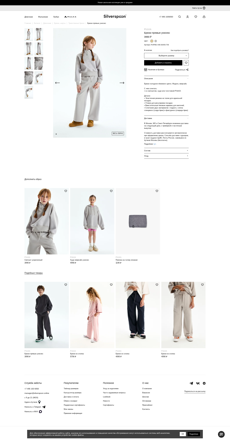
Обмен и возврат (70, 401)
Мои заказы (68, 409)
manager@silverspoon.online (36, 393)
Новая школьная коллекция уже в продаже (115, 2)
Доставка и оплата (71, 397)
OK (183, 434)
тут (154, 144)
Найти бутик (197, 8)
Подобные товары (33, 273)
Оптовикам (146, 401)
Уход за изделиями (110, 389)
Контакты (146, 409)
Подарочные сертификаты (74, 405)
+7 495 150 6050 (31, 389)
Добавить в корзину (163, 63)
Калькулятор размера (72, 393)
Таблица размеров (71, 389)
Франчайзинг (147, 405)
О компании (147, 389)
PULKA (147, 29)
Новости (106, 401)
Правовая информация (73, 413)
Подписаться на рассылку (195, 391)
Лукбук (56, 17)
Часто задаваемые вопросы (114, 393)
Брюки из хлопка (77, 354)
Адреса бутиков (30, 402)
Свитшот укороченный (33, 260)
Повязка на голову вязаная (126, 260)
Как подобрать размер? (180, 50)
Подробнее (193, 434)
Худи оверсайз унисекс (79, 260)
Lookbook (106, 397)
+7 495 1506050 (166, 17)
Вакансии (146, 393)
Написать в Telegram (32, 407)
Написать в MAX (31, 412)
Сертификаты (108, 405)
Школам (145, 397)
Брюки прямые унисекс (33, 354)
